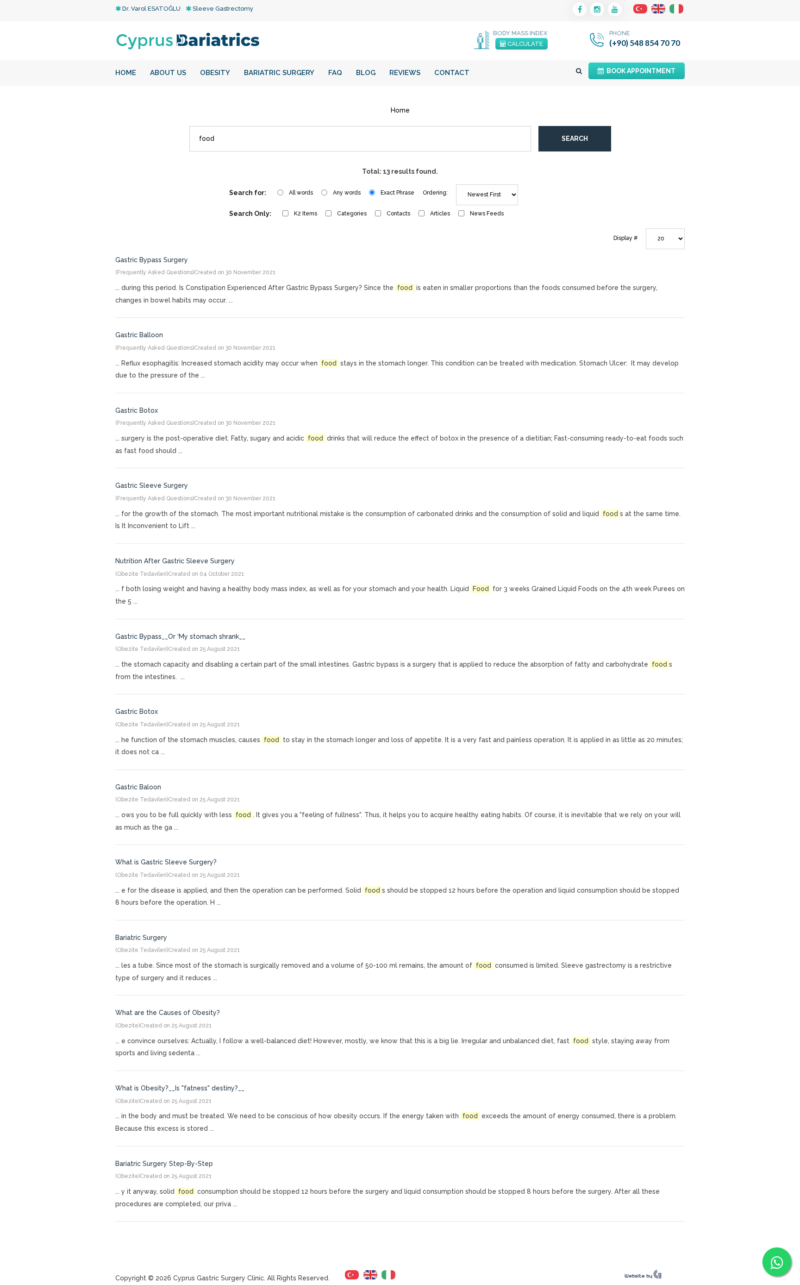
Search (575, 138)
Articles (440, 213)
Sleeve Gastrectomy (222, 8)
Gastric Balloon (139, 335)
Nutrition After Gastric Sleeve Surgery (175, 561)
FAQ (335, 73)
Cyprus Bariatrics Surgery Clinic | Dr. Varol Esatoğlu (188, 41)
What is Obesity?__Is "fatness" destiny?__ (179, 1088)
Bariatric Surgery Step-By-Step (164, 1163)
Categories (352, 213)
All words (301, 192)
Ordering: (435, 192)
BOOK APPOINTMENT (639, 71)
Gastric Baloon (138, 787)
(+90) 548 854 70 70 (644, 43)
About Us (168, 73)
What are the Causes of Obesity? (167, 1012)
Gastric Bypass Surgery (151, 260)
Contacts (398, 213)
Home (125, 73)
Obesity (215, 73)
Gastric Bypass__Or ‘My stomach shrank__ (180, 636)
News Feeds (487, 213)
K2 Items (305, 213)
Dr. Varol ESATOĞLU (151, 8)
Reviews (404, 73)
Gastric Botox (136, 410)
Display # (625, 238)
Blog (365, 73)
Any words (347, 192)
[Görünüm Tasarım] (643, 1276)
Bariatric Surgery (279, 73)
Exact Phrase (397, 192)
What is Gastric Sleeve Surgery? (166, 862)
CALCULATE (524, 43)
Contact (451, 73)
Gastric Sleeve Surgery (151, 485)
